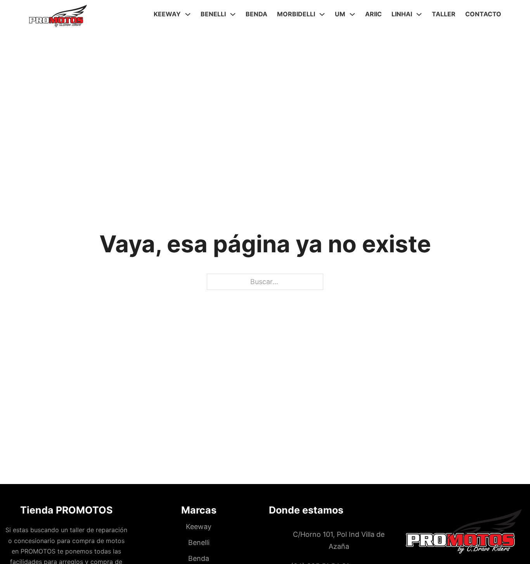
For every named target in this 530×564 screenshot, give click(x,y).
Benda (256, 14)
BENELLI (213, 14)
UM (340, 14)
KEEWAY (167, 14)
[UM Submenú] (352, 14)
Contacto (483, 14)
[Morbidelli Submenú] (322, 14)
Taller (444, 14)
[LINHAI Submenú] (419, 14)
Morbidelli (296, 14)
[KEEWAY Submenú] (188, 14)
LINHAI (401, 14)
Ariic (373, 14)
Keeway (198, 526)
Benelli (199, 542)
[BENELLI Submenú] (233, 14)
